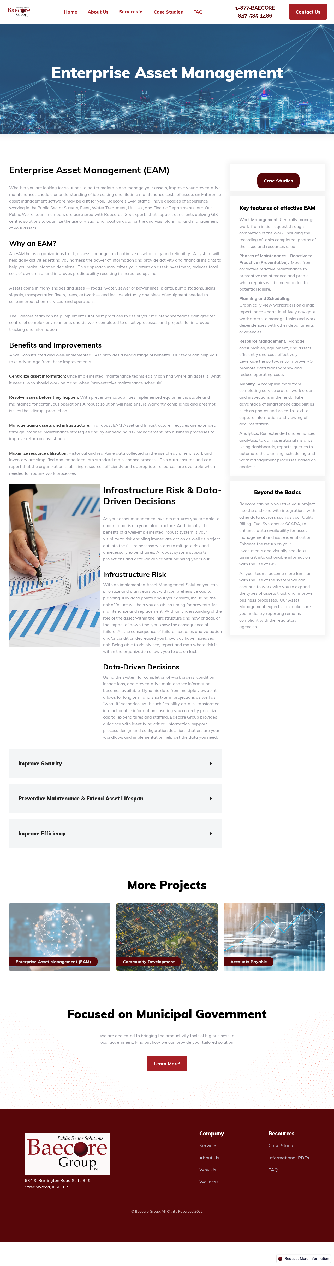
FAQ (273, 1169)
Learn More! (167, 1063)
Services (208, 1145)
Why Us (207, 1169)
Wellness (209, 1181)
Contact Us (308, 12)
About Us (209, 1157)
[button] (115, 763)
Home (70, 12)
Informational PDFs (289, 1157)
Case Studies (278, 180)
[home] (19, 12)
